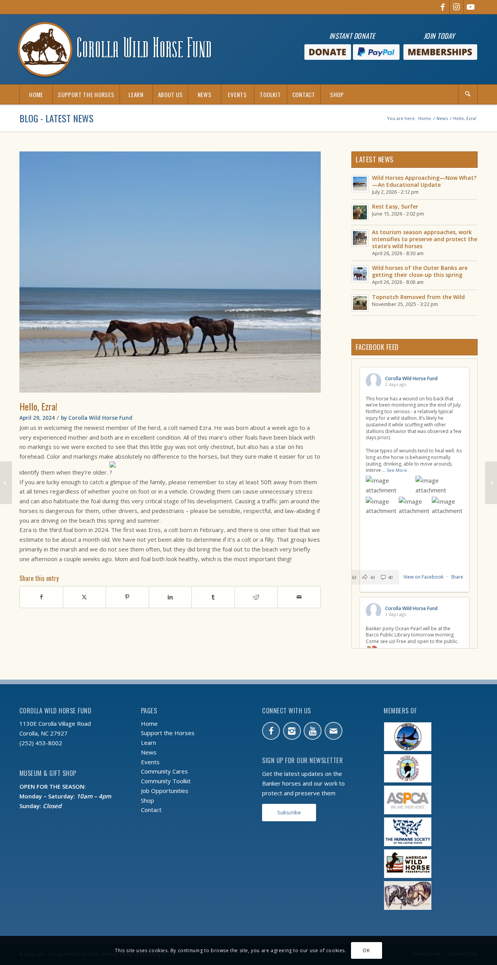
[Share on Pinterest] (127, 597)
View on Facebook (424, 577)
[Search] (468, 94)
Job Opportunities (164, 791)
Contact (151, 810)
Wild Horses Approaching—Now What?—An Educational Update (424, 181)
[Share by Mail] (299, 597)
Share (457, 577)
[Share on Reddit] (256, 597)
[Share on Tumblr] (213, 597)
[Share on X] (84, 597)
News (148, 752)
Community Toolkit (166, 781)
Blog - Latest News (56, 118)
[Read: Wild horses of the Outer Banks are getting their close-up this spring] (359, 273)
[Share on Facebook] (41, 597)
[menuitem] (35, 94)
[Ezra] (170, 272)
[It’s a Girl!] (491, 482)
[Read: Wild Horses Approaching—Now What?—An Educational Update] (359, 183)
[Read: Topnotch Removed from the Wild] (359, 302)
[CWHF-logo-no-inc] (114, 49)
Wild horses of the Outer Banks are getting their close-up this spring (419, 271)
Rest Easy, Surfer (395, 206)
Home (149, 723)
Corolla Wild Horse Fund (100, 417)
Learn (148, 742)
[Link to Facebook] (442, 7)
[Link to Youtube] (471, 7)
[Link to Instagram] (456, 7)
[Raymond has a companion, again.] (6, 482)
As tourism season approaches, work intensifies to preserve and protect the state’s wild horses (424, 239)
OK (366, 950)
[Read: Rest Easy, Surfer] (359, 212)
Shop (147, 800)
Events (150, 762)
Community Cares (164, 771)
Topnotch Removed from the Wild (418, 297)
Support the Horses (168, 733)
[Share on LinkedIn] (170, 597)
